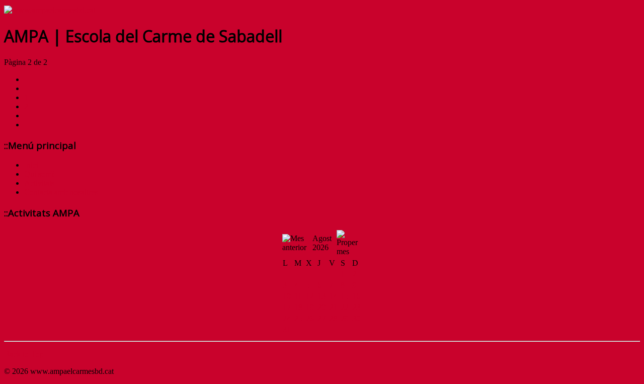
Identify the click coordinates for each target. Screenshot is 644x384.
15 (345, 296)
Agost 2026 (322, 243)
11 (298, 296)
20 (321, 307)
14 (333, 296)
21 (333, 307)
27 (321, 318)
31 (287, 329)
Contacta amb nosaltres (61, 192)
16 (356, 296)
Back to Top (23, 354)
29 (345, 318)
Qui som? (39, 174)
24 (287, 318)
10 (287, 296)
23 (356, 307)
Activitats (39, 183)
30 (356, 318)
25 (298, 318)
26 (310, 318)
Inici (31, 165)
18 (298, 307)
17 (287, 307)
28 (333, 318)
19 (310, 307)
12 (310, 296)
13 (321, 296)
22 (345, 307)
